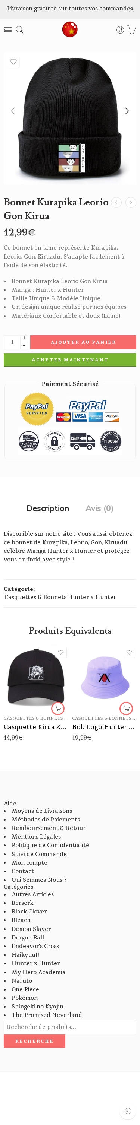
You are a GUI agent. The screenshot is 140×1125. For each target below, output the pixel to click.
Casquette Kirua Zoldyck (36, 727)
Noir (92, 663)
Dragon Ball (28, 937)
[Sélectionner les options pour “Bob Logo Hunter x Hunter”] (126, 708)
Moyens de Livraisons (42, 811)
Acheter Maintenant (70, 360)
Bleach (21, 920)
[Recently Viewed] (127, 1111)
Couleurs (83, 653)
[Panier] (131, 30)
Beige (92, 685)
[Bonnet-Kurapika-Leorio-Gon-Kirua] (70, 118)
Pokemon (25, 998)
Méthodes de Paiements (46, 819)
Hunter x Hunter (36, 963)
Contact (23, 871)
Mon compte (29, 862)
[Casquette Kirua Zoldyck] (36, 677)
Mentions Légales (36, 836)
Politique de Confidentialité (50, 845)
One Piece (25, 989)
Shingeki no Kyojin (37, 1006)
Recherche (34, 1041)
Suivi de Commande (39, 854)
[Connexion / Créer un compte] (120, 30)
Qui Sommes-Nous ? (39, 880)
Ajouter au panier (83, 342)
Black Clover (29, 911)
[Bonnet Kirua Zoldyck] (130, 202)
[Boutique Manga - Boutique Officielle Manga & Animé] (70, 29)
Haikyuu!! (25, 954)
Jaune (92, 674)
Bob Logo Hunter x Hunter (104, 727)
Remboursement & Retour (48, 828)
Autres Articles (33, 894)
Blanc (92, 697)
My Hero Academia (39, 972)
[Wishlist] (13, 62)
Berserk (22, 903)
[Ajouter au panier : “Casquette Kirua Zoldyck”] (58, 708)
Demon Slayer (31, 929)
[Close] (131, 9)
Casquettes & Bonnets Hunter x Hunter (60, 597)
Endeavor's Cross (35, 946)
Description (47, 509)
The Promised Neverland (47, 1015)
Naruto (22, 981)
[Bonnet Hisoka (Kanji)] (116, 202)
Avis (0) (99, 509)
